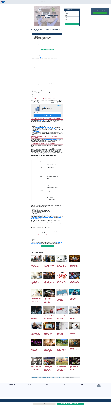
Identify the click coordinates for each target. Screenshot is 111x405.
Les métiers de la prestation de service (56, 377)
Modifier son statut (12, 390)
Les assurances (47, 390)
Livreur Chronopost (64, 389)
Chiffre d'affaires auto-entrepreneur (29, 390)
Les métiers (48, 377)
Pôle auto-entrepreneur (35, 377)
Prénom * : (66, 11)
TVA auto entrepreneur (29, 389)
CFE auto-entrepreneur (29, 393)
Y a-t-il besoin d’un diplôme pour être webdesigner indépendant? (43, 37)
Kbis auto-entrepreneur (12, 395)
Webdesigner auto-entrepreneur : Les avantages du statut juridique (43, 40)
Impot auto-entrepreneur (29, 392)
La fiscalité (46, 389)
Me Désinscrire (82, 390)
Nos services (47, 393)
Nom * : (66, 15)
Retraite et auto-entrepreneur (29, 394)
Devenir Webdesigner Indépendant (70, 403)
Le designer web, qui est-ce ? (38, 36)
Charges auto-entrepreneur (29, 391)
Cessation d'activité (12, 391)
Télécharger (46, 115)
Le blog (47, 392)
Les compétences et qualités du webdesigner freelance (41, 38)
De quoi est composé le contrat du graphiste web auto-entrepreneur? (43, 44)
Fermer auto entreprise (12, 392)
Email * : (66, 19)
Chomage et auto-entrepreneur (29, 395)
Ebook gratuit (44, 403)
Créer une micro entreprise (12, 389)
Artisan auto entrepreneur (64, 390)
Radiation (12, 393)
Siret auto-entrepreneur (12, 394)
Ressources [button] (58, 1)
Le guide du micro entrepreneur (43, 377)
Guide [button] (42, 1)
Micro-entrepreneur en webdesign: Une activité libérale (41, 39)
